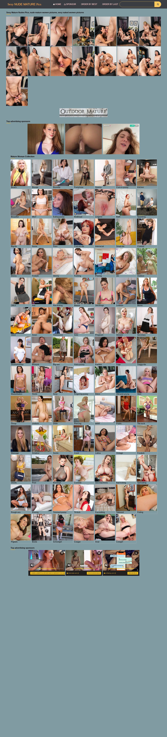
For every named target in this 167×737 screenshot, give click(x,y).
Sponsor (71, 4)
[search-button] (157, 4)
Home (58, 4)
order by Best (89, 4)
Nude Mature (24, 4)
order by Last (110, 4)
